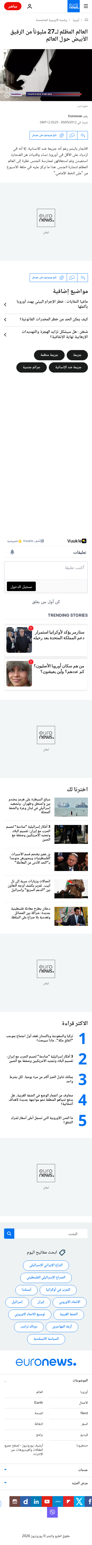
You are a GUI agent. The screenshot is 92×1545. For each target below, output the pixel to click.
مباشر (12, 6)
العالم (39, 1392)
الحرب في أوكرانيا (58, 1290)
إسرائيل (17, 1302)
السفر (85, 1424)
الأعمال (83, 1403)
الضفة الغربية (69, 1315)
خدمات (83, 1470)
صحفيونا (82, 1446)
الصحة (38, 1414)
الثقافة (38, 1424)
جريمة (77, 355)
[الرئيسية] (86, 20)
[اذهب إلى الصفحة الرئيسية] (73, 6)
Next (84, 1414)
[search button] (9, 1233)
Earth (38, 1403)
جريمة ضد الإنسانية (68, 367)
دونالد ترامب (28, 1327)
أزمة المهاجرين (62, 1327)
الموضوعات (80, 1381)
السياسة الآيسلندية (46, 1339)
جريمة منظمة (49, 355)
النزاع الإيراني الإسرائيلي (46, 1266)
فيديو (84, 1435)
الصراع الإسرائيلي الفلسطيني (46, 1278)
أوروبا (76, 20)
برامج (39, 1435)
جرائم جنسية (31, 367)
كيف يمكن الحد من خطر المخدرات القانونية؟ (54, 319)
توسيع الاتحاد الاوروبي (30, 1315)
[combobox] (46, 1233)
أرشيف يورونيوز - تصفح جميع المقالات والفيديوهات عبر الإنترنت (23, 1450)
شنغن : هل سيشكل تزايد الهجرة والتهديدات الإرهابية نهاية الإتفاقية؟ (55, 335)
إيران (40, 1302)
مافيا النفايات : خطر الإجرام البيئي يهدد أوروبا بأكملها (52, 304)
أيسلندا (26, 1290)
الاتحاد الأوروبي (69, 1302)
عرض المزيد (80, 1484)
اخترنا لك (77, 790)
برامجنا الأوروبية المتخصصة (51, 20)
